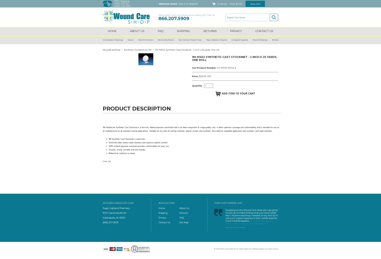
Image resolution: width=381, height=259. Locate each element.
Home (112, 31)
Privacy (236, 31)
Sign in (182, 4)
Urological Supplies (240, 40)
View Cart (255, 4)
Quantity (197, 85)
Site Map (184, 222)
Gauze (130, 40)
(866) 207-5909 (110, 222)
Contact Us (164, 222)
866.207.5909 (174, 18)
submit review (239, 227)
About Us (137, 31)
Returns (210, 31)
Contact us (264, 31)
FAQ (160, 31)
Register (193, 4)
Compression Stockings (113, 40)
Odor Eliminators (145, 40)
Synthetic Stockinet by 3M (138, 50)
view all (228, 227)
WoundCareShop (111, 50)
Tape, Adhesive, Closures (216, 40)
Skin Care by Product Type (189, 40)
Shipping (183, 31)
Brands (275, 40)
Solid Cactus (273, 249)
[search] (274, 17)
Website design (258, 249)
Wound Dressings (260, 40)
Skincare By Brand (166, 40)
